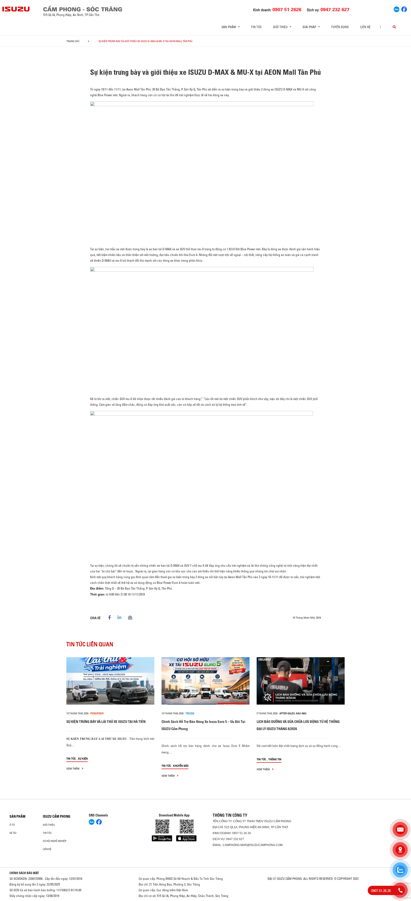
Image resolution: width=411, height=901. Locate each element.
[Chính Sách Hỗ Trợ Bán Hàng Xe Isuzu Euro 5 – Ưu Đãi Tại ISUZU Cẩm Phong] (205, 681)
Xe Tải (13, 833)
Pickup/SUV (97, 713)
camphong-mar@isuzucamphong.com (253, 845)
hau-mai (301, 713)
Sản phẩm (17, 816)
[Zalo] (396, 8)
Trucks (190, 713)
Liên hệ (365, 27)
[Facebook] (404, 8)
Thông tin (274, 759)
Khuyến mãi (180, 765)
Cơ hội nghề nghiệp (54, 841)
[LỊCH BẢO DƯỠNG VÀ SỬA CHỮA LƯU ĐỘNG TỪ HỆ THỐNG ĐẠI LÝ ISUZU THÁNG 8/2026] (301, 681)
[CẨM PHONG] (16, 9)
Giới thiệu (49, 824)
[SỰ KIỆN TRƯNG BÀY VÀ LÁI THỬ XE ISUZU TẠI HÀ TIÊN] (110, 681)
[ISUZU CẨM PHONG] (104, 8)
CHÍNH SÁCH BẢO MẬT (24, 873)
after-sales (287, 713)
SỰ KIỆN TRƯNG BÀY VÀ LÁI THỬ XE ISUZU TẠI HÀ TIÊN (106, 721)
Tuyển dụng (340, 27)
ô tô (12, 824)
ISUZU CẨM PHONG (56, 816)
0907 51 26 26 (241, 833)
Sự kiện (83, 758)
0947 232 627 (235, 839)
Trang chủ (72, 41)
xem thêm (73, 768)
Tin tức (256, 27)
